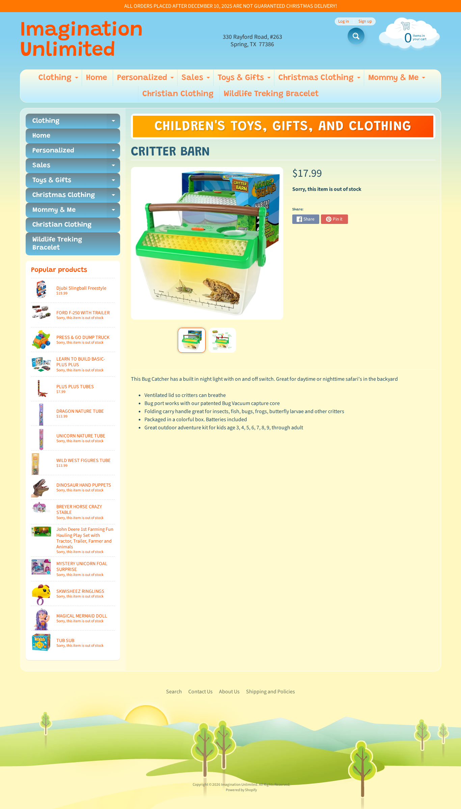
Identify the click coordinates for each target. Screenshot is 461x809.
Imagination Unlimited (81, 41)
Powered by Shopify (241, 789)
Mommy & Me (397, 80)
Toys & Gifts (245, 80)
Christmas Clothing (320, 80)
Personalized (146, 80)
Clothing (59, 80)
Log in (343, 21)
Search (174, 691)
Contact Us (200, 691)
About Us (229, 691)
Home (96, 78)
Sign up (365, 21)
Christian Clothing (178, 94)
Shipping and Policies (270, 691)
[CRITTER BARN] (191, 340)
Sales (197, 80)
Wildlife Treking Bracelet (271, 94)
